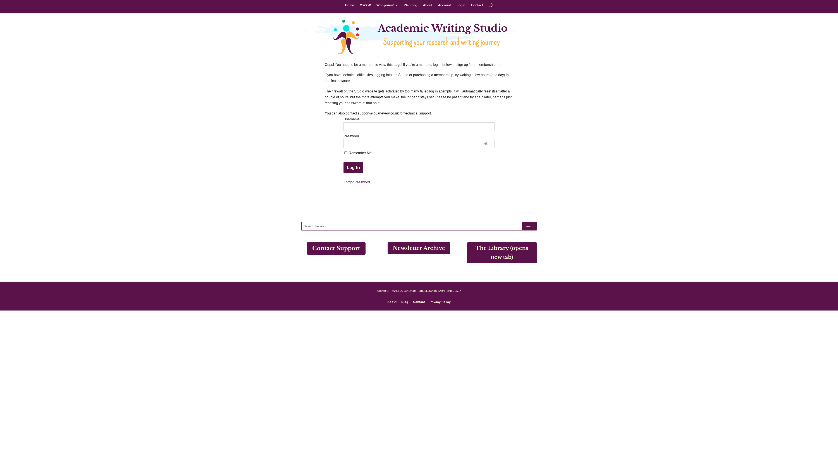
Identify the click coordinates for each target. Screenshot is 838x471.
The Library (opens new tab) (502, 252)
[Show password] (486, 143)
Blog (404, 301)
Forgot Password (356, 182)
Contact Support (336, 248)
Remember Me (360, 153)
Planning (410, 5)
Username (351, 119)
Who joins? (385, 5)
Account (444, 5)
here (499, 65)
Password (351, 136)
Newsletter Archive (419, 248)
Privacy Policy (440, 301)
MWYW (365, 5)
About (427, 5)
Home (349, 5)
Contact (477, 5)
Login (461, 5)
